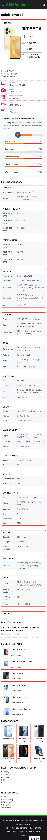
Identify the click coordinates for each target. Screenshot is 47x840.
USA (3, 780)
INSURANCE (6, 802)
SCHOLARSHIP (34, 832)
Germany (5, 772)
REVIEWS (23, 828)
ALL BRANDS (22, 836)
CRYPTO (38, 828)
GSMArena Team (24, 824)
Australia (5, 777)
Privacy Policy (7, 799)
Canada (4, 774)
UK (2, 782)
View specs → (17, 655)
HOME (8, 828)
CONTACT (5, 805)
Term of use (6, 807)
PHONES (13, 74)
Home (3, 797)
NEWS (31, 828)
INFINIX (18, 644)
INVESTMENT (22, 832)
